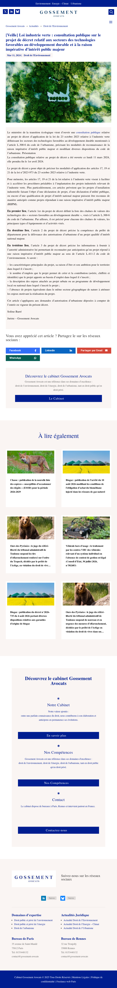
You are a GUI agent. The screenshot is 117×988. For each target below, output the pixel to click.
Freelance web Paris (66, 981)
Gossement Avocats (15, 26)
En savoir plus (56, 735)
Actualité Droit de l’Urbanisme (78, 928)
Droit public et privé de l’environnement (33, 920)
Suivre (52, 898)
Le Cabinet (56, 398)
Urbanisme (76, 3)
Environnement (43, 3)
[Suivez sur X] (5, 11)
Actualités (34, 26)
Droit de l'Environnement (55, 26)
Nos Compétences (56, 783)
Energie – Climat (60, 3)
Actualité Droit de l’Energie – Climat (81, 924)
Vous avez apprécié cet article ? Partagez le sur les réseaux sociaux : (53, 338)
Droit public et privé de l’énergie (29, 924)
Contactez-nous (56, 830)
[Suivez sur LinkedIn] (11, 11)
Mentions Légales (80, 977)
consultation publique (88, 132)
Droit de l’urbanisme (24, 928)
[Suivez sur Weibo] (17, 11)
